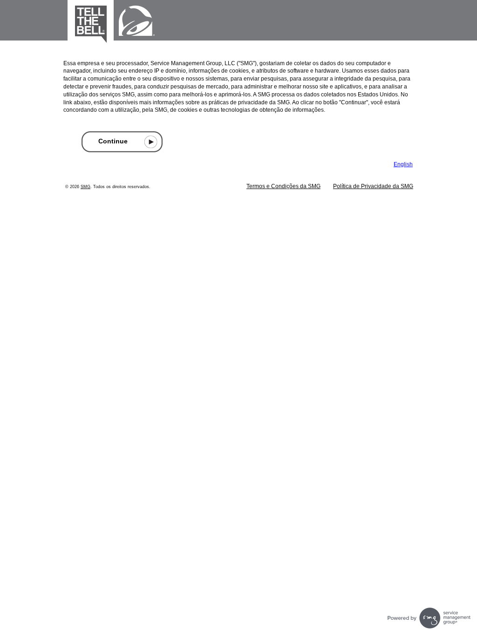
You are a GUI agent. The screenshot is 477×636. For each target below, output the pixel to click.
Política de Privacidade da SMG (373, 186)
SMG (85, 186)
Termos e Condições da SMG (283, 186)
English (403, 164)
